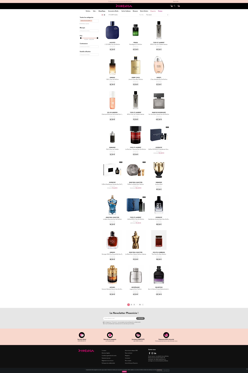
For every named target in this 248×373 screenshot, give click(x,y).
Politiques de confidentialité (108, 363)
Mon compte (128, 360)
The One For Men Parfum (159, 254)
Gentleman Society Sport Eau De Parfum (159, 219)
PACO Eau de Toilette (112, 149)
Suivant (142, 304)
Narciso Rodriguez (159, 112)
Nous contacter (128, 353)
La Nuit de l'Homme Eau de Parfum (135, 149)
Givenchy (159, 147)
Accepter (124, 371)
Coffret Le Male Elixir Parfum (135, 184)
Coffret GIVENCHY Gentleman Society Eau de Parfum (159, 149)
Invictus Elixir (159, 184)
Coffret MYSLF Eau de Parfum (135, 219)
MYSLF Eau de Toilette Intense (158, 44)
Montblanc (136, 287)
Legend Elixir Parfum (136, 289)
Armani (112, 77)
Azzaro (112, 287)
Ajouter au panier (153, 158)
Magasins (127, 355)
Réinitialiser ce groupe (85, 23)
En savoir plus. (159, 369)
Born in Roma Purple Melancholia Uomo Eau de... (159, 289)
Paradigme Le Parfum (135, 44)
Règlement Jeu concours (107, 360)
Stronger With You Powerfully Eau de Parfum (112, 254)
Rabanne (112, 147)
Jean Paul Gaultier (135, 182)
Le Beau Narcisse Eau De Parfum (112, 219)
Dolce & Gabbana (159, 252)
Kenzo (159, 77)
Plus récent (157, 15)
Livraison (104, 350)
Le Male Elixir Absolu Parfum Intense (135, 254)
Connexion (127, 358)
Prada (135, 42)
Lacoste (112, 42)
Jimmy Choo (135, 77)
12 (140, 304)
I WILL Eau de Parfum (112, 79)
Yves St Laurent (158, 42)
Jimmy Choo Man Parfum (135, 79)
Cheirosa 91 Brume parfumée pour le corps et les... (112, 114)
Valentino (159, 287)
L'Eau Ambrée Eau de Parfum (158, 79)
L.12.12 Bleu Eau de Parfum (112, 44)
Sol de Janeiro (112, 112)
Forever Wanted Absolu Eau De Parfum (112, 289)
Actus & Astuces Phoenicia (131, 363)
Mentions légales (106, 353)
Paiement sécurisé (106, 358)
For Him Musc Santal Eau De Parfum (159, 114)
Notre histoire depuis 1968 (131, 350)
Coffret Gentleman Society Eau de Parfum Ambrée (112, 184)
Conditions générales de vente (109, 355)
